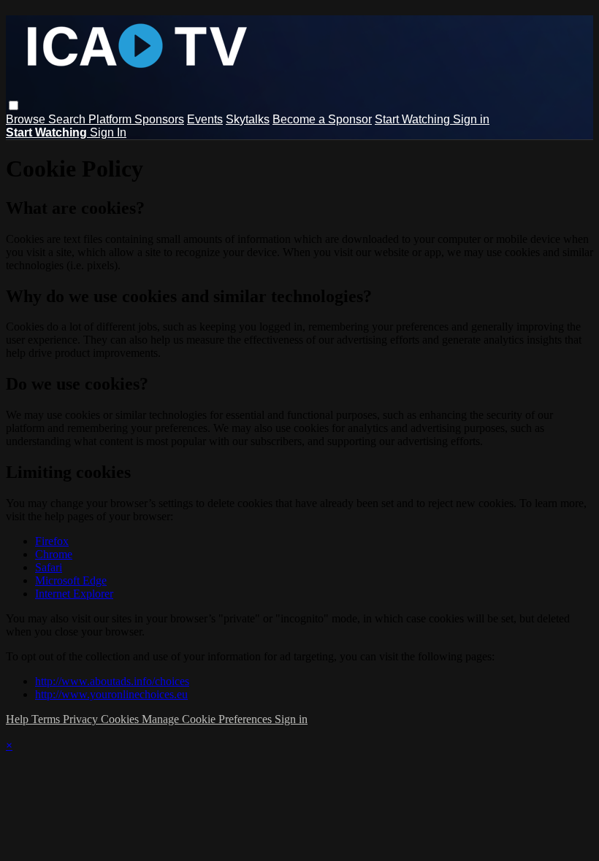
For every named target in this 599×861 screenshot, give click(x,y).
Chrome (53, 554)
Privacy (82, 719)
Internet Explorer (74, 593)
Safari (48, 567)
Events (205, 119)
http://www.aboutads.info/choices (112, 681)
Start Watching (414, 119)
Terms (47, 719)
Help (18, 719)
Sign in (471, 119)
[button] (13, 105)
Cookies (121, 719)
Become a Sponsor (322, 119)
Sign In (108, 132)
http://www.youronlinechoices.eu (111, 694)
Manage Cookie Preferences (208, 719)
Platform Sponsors (136, 119)
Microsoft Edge (71, 580)
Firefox (52, 541)
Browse (27, 119)
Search (68, 119)
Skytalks (248, 119)
